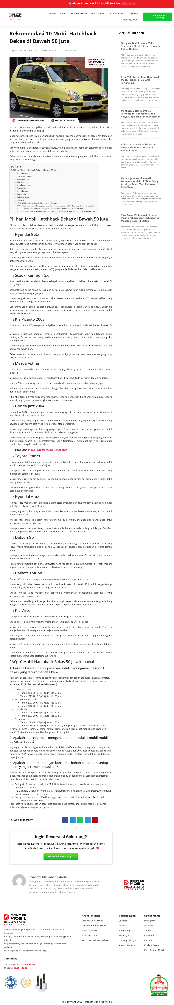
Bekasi (122, 925)
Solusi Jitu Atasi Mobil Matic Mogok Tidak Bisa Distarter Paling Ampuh (138, 147)
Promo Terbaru (117, 13)
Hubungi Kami (130, 19)
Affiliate (134, 13)
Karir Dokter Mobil (154, 950)
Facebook (149, 935)
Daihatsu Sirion (23, 197)
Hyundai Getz (22, 173)
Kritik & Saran (151, 945)
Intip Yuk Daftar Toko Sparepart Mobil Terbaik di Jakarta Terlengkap (140, 80)
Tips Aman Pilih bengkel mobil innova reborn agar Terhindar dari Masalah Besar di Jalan (141, 218)
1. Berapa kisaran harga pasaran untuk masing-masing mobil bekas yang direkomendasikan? (58, 206)
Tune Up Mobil (89, 930)
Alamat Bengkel (127, 945)
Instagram (149, 920)
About (63, 13)
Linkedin (148, 940)
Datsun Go (21, 194)
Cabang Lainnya (127, 940)
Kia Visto (21, 200)
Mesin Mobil (70, 50)
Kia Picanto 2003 (23, 179)
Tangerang (124, 930)
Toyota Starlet (23, 188)
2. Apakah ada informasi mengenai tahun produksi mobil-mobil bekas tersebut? (53, 208)
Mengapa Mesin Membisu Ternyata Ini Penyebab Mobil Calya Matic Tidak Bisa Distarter (140, 113)
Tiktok (147, 930)
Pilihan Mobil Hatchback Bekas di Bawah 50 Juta (35, 170)
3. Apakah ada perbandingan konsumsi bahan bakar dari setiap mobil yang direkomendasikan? (59, 211)
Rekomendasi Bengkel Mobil (96, 940)
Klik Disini (112, 3)
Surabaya (124, 935)
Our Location (98, 13)
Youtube (148, 925)
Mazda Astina (22, 182)
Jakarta (123, 920)
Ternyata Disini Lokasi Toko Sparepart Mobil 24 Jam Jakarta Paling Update (140, 46)
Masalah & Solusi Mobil (94, 925)
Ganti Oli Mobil (89, 935)
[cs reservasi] (159, 986)
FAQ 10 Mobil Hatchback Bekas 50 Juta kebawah (37, 203)
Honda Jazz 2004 (23, 185)
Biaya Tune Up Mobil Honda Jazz (47, 449)
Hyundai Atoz (22, 191)
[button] (65, 820)
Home (52, 13)
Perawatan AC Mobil (92, 920)
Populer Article (79, 13)
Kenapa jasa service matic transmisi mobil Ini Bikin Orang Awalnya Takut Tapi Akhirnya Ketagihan (140, 182)
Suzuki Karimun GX (24, 176)
